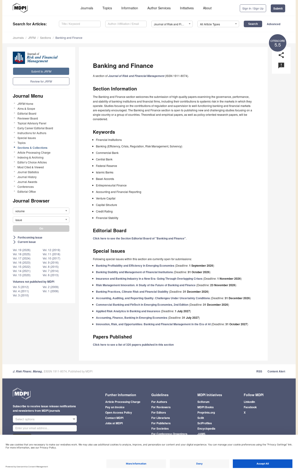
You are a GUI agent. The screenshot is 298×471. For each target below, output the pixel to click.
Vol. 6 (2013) (51, 275)
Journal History (27, 177)
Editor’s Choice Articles (32, 162)
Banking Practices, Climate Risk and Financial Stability (132, 291)
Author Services (159, 8)
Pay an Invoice (115, 407)
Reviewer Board (27, 118)
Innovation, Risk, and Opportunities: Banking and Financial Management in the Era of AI (153, 324)
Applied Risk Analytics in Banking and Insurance (128, 311)
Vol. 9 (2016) (51, 262)
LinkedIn (249, 402)
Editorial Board (26, 113)
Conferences (25, 187)
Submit (278, 8)
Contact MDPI (114, 418)
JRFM (32, 38)
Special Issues (26, 138)
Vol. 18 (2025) (21, 254)
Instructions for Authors (31, 133)
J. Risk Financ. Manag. (27, 371)
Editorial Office (26, 191)
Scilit (200, 418)
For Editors (158, 412)
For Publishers (161, 423)
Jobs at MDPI (114, 423)
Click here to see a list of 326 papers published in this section (133, 344)
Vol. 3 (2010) (21, 295)
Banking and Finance (68, 38)
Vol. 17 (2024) (21, 258)
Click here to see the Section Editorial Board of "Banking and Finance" (139, 238)
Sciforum (203, 402)
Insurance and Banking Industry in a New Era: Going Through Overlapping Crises (149, 278)
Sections (45, 38)
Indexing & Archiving (30, 157)
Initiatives (187, 8)
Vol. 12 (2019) (51, 250)
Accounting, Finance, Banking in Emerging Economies (131, 317)
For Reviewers (161, 407)
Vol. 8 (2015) (51, 267)
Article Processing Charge (34, 152)
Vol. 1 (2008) (51, 291)
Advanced (273, 24)
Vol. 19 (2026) (21, 250)
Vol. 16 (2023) (21, 262)
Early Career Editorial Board (35, 128)
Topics (107, 8)
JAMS (201, 434)
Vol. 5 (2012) (21, 287)
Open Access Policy (118, 412)
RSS (259, 371)
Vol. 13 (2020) (21, 275)
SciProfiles (204, 423)
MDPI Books (205, 407)
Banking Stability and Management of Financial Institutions (134, 272)
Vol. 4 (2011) (21, 291)
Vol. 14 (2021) (21, 271)
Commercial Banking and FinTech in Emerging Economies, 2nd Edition (142, 304)
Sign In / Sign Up (253, 8)
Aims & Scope (26, 108)
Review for (41, 81)
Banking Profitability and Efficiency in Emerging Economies (135, 265)
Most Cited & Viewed (30, 167)
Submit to (41, 71)
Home (25, 104)
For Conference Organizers (169, 434)
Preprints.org (206, 412)
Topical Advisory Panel (31, 123)
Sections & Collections (32, 148)
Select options (25, 419)
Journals (87, 8)
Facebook (250, 407)
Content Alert (276, 371)
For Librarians (160, 418)
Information (129, 8)
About (207, 8)
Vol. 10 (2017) (51, 258)
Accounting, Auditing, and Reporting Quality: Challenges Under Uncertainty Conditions (153, 298)
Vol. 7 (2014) (51, 271)
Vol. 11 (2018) (51, 254)
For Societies (160, 428)
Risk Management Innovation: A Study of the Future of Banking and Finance (146, 285)
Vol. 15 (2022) (21, 267)
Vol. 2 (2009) (51, 287)
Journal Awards (27, 182)
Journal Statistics (28, 172)
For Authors (159, 402)
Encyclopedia (206, 428)
